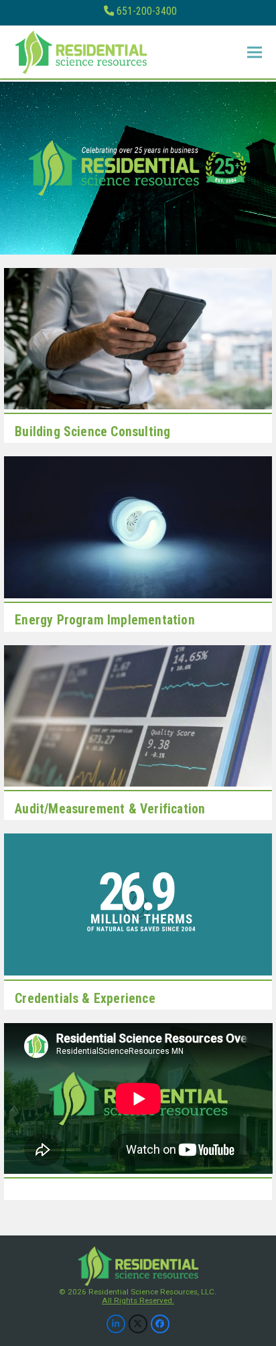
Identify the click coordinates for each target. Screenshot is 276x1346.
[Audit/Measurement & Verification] (138, 715)
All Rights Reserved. (138, 1300)
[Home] (138, 1265)
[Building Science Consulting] (138, 338)
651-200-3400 (147, 11)
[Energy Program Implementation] (138, 526)
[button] (254, 52)
